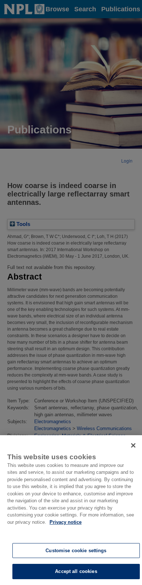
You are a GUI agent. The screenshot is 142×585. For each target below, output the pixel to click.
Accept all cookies (76, 571)
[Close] (133, 445)
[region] (71, 510)
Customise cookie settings (76, 550)
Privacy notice (66, 522)
